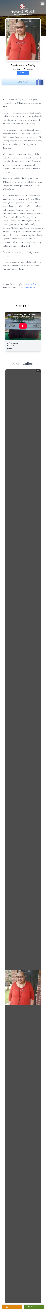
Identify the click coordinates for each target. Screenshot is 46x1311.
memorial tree (32, 284)
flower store (29, 287)
